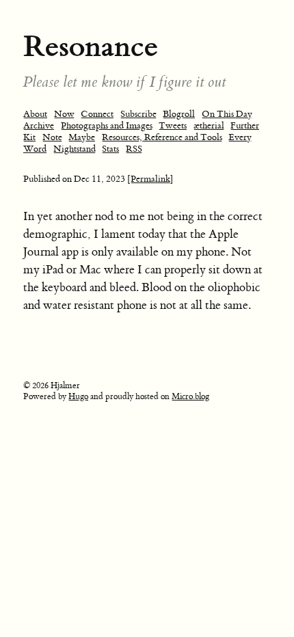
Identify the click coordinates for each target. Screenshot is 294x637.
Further (244, 125)
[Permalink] (150, 179)
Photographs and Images (106, 125)
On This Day (227, 114)
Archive (38, 125)
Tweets (173, 125)
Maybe (81, 137)
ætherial (208, 125)
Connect (97, 114)
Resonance (90, 46)
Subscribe (138, 114)
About (35, 114)
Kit (29, 137)
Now (64, 114)
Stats (110, 148)
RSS (134, 148)
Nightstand (74, 148)
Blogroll (179, 114)
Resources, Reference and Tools (162, 137)
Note (52, 137)
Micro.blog (190, 396)
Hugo (78, 396)
